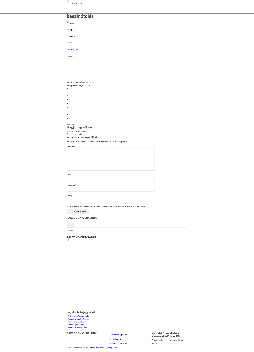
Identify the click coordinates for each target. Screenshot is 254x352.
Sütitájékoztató (115, 339)
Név (69, 175)
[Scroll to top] (0, 350)
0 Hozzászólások (82, 82)
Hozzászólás (72, 146)
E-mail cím (71, 185)
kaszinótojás (80, 16)
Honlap (69, 196)
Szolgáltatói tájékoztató (118, 343)
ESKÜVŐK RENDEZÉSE (77, 327)
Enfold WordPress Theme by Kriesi (103, 347)
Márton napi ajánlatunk (76, 324)
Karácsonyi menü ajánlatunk (78, 319)
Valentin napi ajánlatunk (77, 321)
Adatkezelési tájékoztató (118, 334)
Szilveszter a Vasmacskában (79, 316)
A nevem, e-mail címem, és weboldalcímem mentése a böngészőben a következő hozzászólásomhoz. (108, 206)
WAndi (94, 82)
